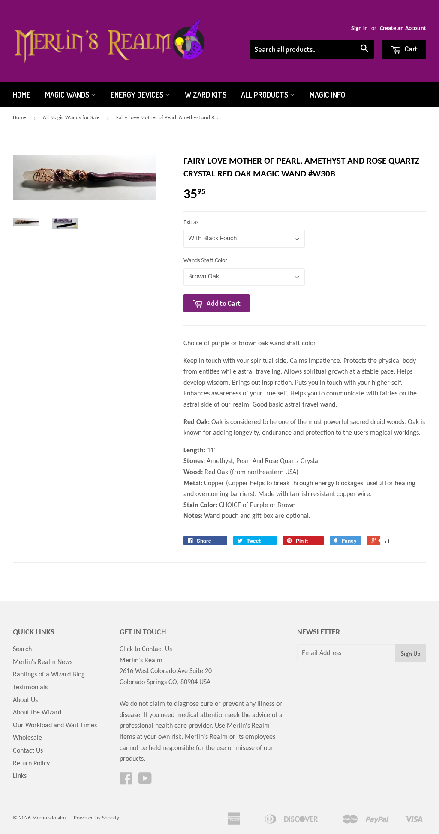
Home (21, 94)
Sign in (359, 28)
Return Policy (31, 763)
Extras (190, 222)
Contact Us (28, 750)
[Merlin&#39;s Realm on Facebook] (126, 781)
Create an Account (403, 28)
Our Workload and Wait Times (55, 725)
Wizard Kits (205, 94)
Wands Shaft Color (205, 260)
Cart (410, 48)
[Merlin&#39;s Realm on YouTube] (145, 781)
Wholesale (27, 738)
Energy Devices (138, 94)
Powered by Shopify (96, 818)
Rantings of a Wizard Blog (49, 674)
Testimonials (30, 687)
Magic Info (327, 94)
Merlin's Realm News (42, 662)
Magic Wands (68, 94)
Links (20, 776)
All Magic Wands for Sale (71, 117)
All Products (265, 94)
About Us (25, 700)
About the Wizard (37, 712)
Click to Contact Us (146, 649)
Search (22, 649)
